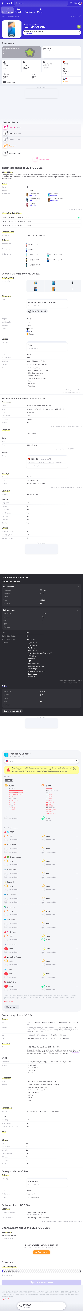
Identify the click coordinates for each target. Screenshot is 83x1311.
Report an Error (6, 1299)
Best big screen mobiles (73, 390)
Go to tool (10, 1007)
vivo (17, 16)
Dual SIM (29, 1047)
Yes (27, 483)
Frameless (31, 386)
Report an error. (9, 1002)
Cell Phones (7, 12)
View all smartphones (4, 16)
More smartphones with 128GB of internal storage (65, 487)
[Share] (80, 16)
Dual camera (32, 645)
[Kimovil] (7, 3)
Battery (5, 1175)
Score (4, 456)
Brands (11, 16)
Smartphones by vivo (73, 209)
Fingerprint (5, 503)
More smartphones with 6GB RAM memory (67, 449)
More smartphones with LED (71, 683)
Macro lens (11, 610)
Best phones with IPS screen (71, 392)
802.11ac (68, 1062)
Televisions (30, 12)
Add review (42, 1252)
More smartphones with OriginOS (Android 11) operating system (61, 1221)
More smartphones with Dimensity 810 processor (65, 426)
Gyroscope (5, 519)
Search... (21, 3)
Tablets (18, 12)
